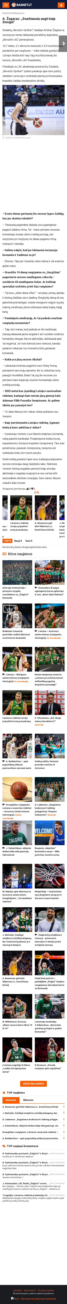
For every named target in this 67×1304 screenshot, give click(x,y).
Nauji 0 (18, 541)
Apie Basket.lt (30, 1290)
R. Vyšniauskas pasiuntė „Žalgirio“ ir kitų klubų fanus (30, 1153)
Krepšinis (7, 13)
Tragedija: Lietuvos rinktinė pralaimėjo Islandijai (28, 1195)
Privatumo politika (46, 1290)
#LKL (36, 492)
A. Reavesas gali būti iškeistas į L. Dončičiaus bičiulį (30, 1107)
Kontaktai (17, 1290)
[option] (46, 517)
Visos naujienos (33, 1083)
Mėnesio (28, 1100)
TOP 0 (7, 541)
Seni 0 (28, 541)
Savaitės (11, 1100)
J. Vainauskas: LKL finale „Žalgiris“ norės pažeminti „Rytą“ (33, 1183)
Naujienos (19, 13)
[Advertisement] (33, 177)
